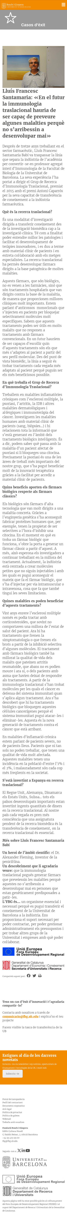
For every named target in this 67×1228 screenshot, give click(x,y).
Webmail (6, 1119)
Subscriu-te (12, 1073)
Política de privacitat (12, 1112)
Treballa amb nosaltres (13, 1122)
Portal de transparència (13, 1099)
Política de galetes (11, 1115)
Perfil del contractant (12, 1102)
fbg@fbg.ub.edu (10, 1141)
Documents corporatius (13, 1106)
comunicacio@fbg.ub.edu (20, 1016)
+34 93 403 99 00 (11, 1138)
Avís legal (7, 1109)
